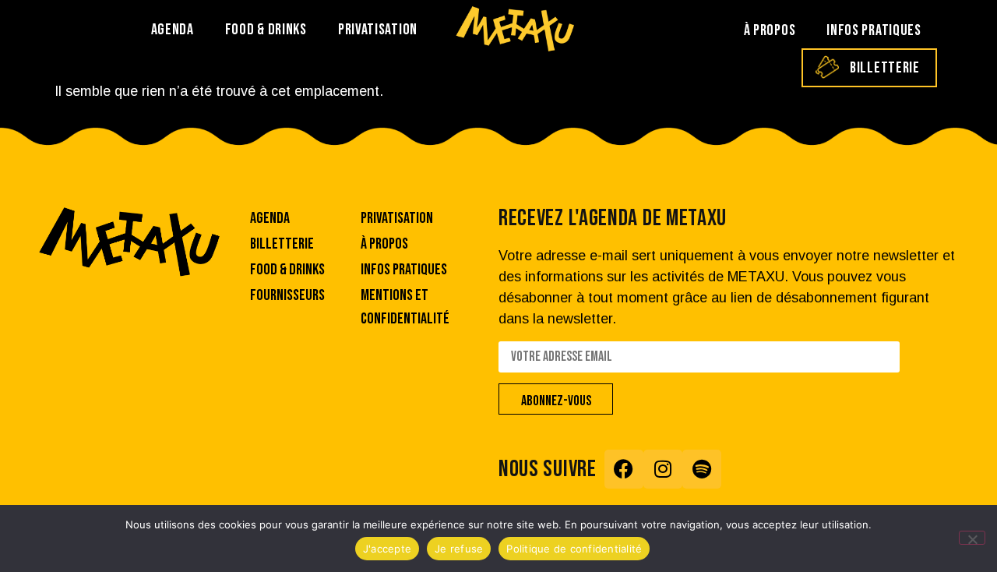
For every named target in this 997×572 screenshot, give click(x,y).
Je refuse (459, 548)
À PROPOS (770, 30)
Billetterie (885, 67)
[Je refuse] (972, 538)
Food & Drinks (266, 29)
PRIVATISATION (377, 29)
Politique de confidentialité (574, 548)
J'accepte (387, 548)
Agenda (172, 29)
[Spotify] (701, 469)
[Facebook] (623, 469)
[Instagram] (662, 469)
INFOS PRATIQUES (873, 30)
